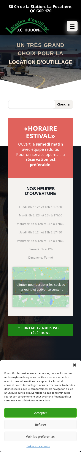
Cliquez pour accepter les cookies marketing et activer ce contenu (40, 287)
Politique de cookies (38, 446)
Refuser (40, 424)
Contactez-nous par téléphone (40, 330)
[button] (74, 365)
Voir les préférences (40, 436)
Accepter (40, 413)
